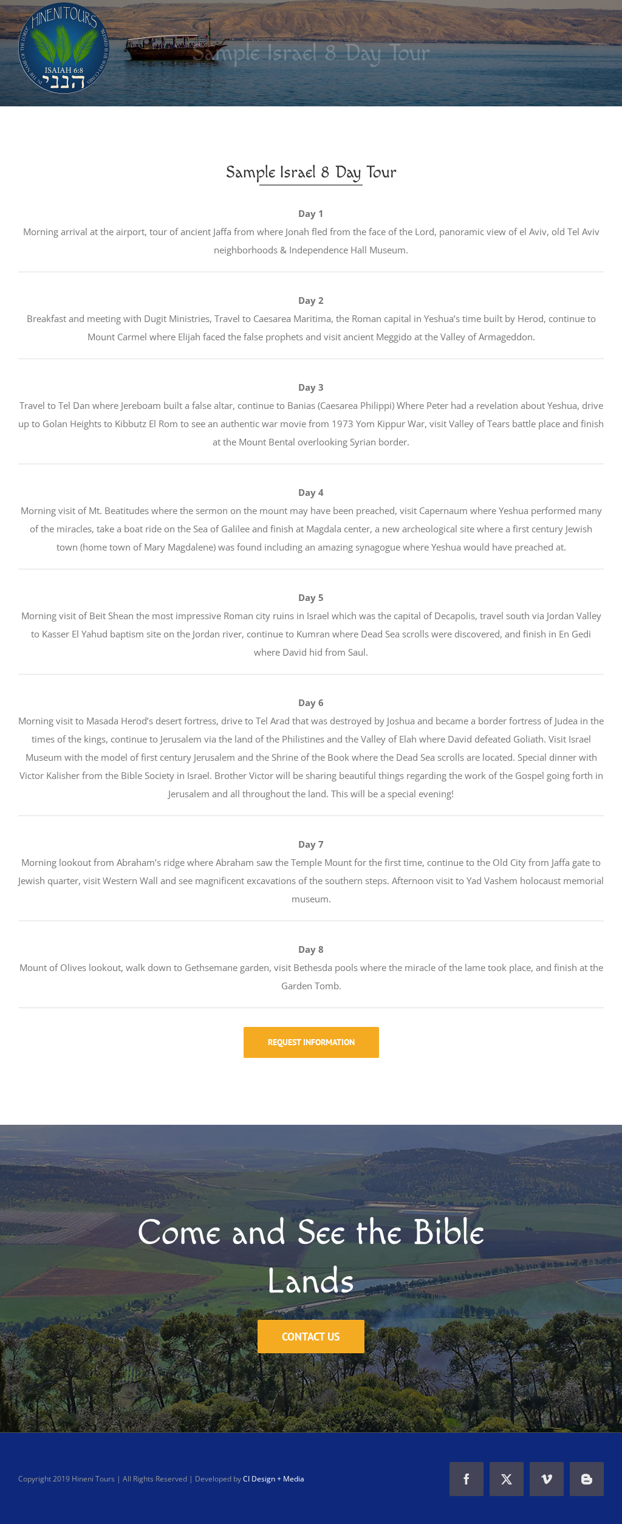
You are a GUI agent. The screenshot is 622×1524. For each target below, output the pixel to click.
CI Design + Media (273, 1479)
